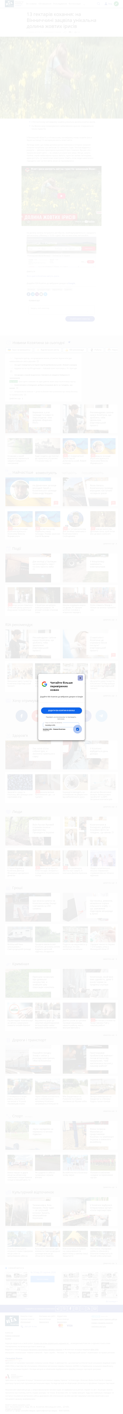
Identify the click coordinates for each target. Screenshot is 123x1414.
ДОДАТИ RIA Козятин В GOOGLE (61, 710)
